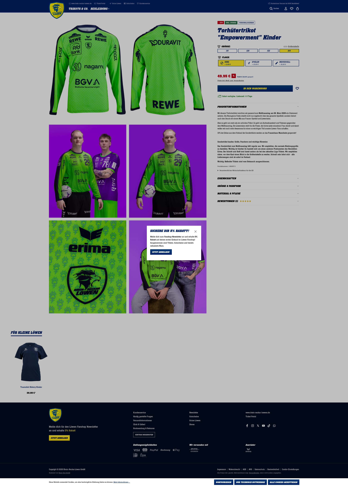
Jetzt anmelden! (161, 252)
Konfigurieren (223, 482)
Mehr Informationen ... (122, 482)
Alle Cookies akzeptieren (283, 482)
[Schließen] (195, 231)
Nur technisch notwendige (250, 482)
